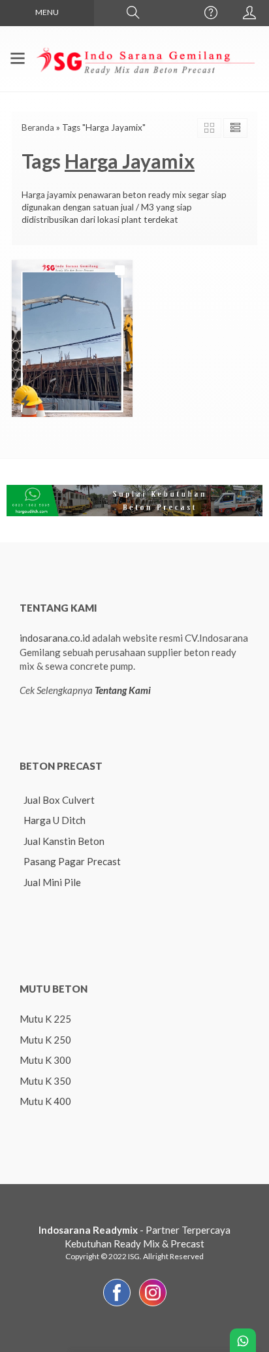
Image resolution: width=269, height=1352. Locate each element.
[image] (144, 57)
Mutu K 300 (45, 1060)
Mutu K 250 (45, 1040)
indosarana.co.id (55, 638)
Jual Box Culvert (59, 800)
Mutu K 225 (45, 1019)
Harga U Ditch (55, 820)
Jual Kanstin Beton (64, 841)
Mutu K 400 (45, 1101)
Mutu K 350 (45, 1081)
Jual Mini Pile (52, 882)
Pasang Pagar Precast (72, 861)
